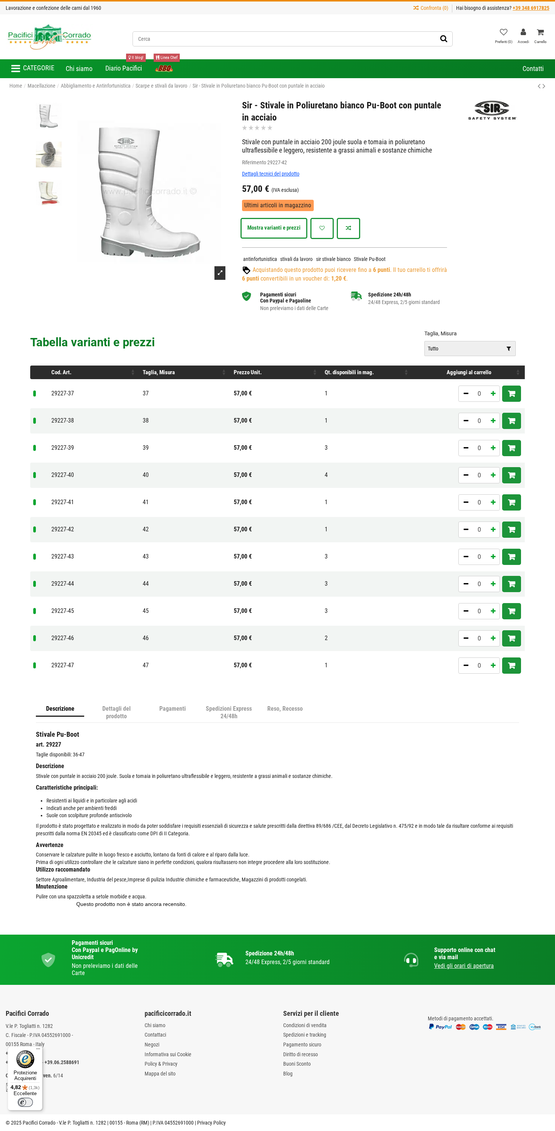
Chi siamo (155, 1025)
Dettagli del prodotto (116, 712)
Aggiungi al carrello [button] (469, 372)
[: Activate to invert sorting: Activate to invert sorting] (39, 372)
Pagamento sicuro (302, 1045)
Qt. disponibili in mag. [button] (349, 372)
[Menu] (38, 1050)
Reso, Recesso (285, 708)
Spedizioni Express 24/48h (229, 712)
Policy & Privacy (161, 1064)
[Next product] (544, 86)
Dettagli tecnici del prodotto (270, 174)
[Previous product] (540, 86)
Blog (288, 1074)
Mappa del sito (160, 1074)
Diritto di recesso (300, 1054)
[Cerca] (444, 38)
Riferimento (254, 162)
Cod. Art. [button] (61, 372)
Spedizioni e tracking (304, 1035)
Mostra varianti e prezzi (274, 227)
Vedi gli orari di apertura (464, 965)
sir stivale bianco (333, 259)
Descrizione (60, 708)
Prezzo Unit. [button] (248, 372)
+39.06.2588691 (62, 1062)
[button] (33, 68)
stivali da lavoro (296, 259)
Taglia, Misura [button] (159, 372)
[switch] (25, 1102)
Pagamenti (172, 708)
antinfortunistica (260, 259)
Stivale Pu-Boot (369, 259)
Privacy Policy (211, 1123)
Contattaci (155, 1035)
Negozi (152, 1045)
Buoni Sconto (297, 1064)
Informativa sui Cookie (168, 1054)
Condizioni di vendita (305, 1025)
